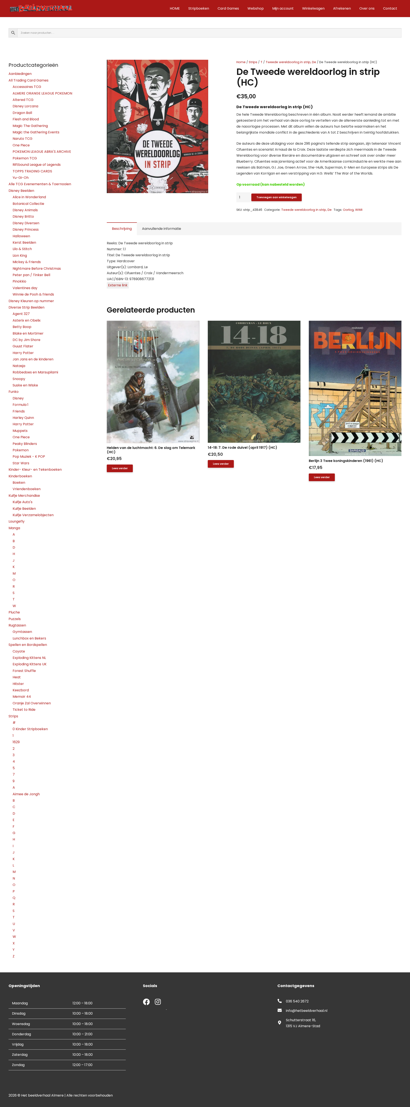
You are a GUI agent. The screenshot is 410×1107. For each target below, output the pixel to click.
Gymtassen (22, 631)
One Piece (21, 145)
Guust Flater (23, 346)
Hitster (18, 683)
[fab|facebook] (146, 1002)
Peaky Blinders (25, 443)
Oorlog (348, 210)
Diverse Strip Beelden (26, 307)
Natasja (19, 365)
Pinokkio (19, 281)
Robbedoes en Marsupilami (35, 372)
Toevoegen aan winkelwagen (276, 197)
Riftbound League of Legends (37, 164)
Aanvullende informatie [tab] (161, 228)
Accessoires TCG (27, 86)
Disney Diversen (26, 223)
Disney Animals (25, 210)
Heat (17, 677)
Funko (14, 391)
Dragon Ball (22, 112)
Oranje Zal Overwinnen (32, 703)
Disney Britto (23, 216)
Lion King (20, 255)
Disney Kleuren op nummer (31, 301)
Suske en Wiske (25, 385)
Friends (19, 411)
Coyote (19, 651)
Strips (253, 62)
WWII (358, 210)
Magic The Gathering (30, 125)
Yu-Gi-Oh (21, 177)
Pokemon (21, 450)
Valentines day (25, 287)
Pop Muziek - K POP (29, 456)
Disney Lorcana (25, 106)
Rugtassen (17, 625)
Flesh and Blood (26, 119)
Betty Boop (22, 326)
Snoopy (19, 378)
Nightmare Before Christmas (37, 268)
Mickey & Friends (27, 261)
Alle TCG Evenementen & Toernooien (40, 184)
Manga (14, 528)
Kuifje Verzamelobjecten (33, 515)
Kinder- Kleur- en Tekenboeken (35, 469)
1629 (16, 742)
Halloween (21, 236)
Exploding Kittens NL (29, 657)
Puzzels (15, 618)
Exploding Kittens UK (30, 664)
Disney (18, 398)
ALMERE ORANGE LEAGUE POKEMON (42, 93)
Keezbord (21, 690)
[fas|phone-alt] (281, 1001)
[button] (212, 66)
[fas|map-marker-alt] (281, 1023)
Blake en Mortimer (28, 333)
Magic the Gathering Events (36, 132)
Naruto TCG (22, 138)
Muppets (20, 430)
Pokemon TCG (25, 158)
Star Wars (21, 463)
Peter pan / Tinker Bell (31, 274)
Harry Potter (23, 352)
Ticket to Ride (24, 709)
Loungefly (17, 521)
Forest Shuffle (24, 670)
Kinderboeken (20, 476)
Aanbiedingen (20, 73)
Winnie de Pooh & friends (33, 294)
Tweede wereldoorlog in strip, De (291, 62)
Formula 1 (20, 404)
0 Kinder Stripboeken (30, 729)
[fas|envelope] (281, 1011)
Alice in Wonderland (29, 197)
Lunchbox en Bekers (29, 638)
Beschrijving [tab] (122, 228)
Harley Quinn (23, 417)
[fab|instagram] (158, 1002)
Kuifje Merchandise (24, 495)
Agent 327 (21, 313)
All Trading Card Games (28, 80)
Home (241, 62)
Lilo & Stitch (22, 248)
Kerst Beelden (24, 242)
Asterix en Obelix (27, 320)
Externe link (117, 285)
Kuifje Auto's (22, 502)
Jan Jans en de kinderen (33, 359)
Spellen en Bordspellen (28, 644)
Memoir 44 (22, 696)
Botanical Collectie (28, 203)
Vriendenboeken (27, 488)
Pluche (14, 612)
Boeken (19, 482)
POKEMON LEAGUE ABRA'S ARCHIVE (42, 151)
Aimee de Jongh (26, 794)
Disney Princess (26, 229)
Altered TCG (23, 99)
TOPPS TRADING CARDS (32, 171)
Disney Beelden (21, 190)
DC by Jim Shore (26, 339)
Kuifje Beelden (24, 508)
